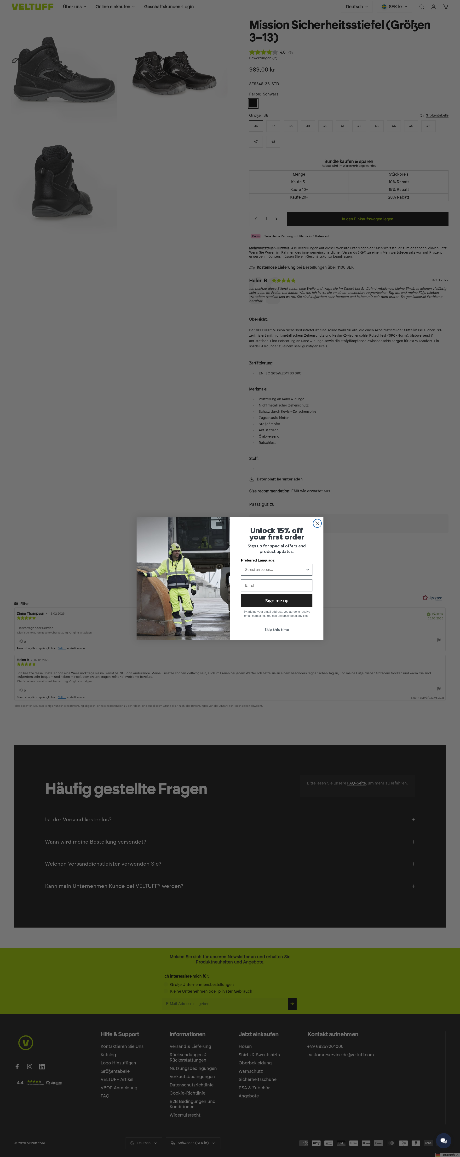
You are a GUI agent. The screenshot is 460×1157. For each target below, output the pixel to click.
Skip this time (276, 629)
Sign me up (276, 600)
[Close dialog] (317, 523)
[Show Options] (307, 569)
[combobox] (275, 569)
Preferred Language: (258, 560)
